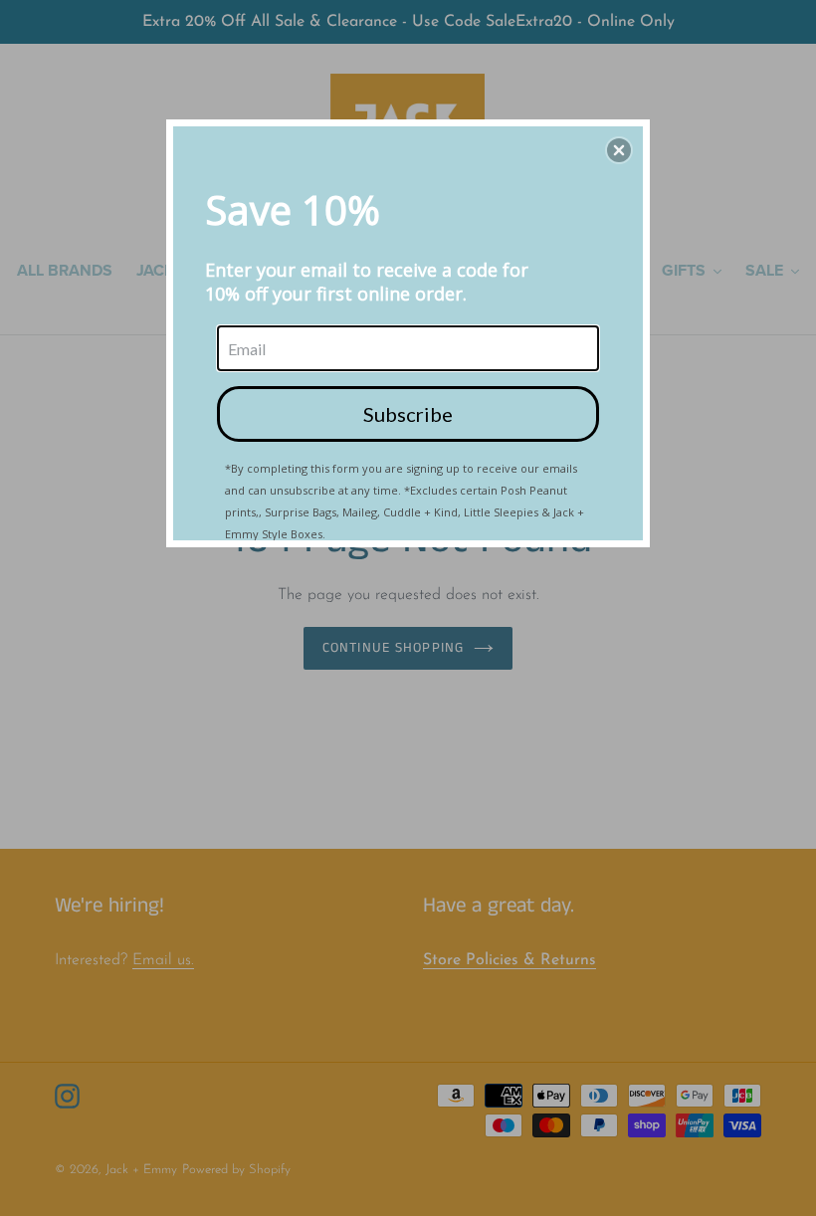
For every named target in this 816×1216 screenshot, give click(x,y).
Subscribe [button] (408, 414)
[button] (619, 150)
